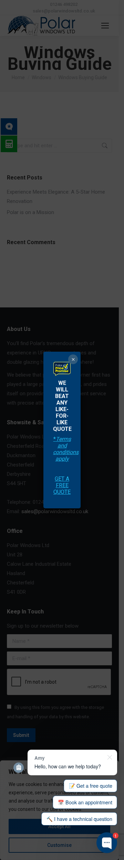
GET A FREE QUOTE (62, 485)
